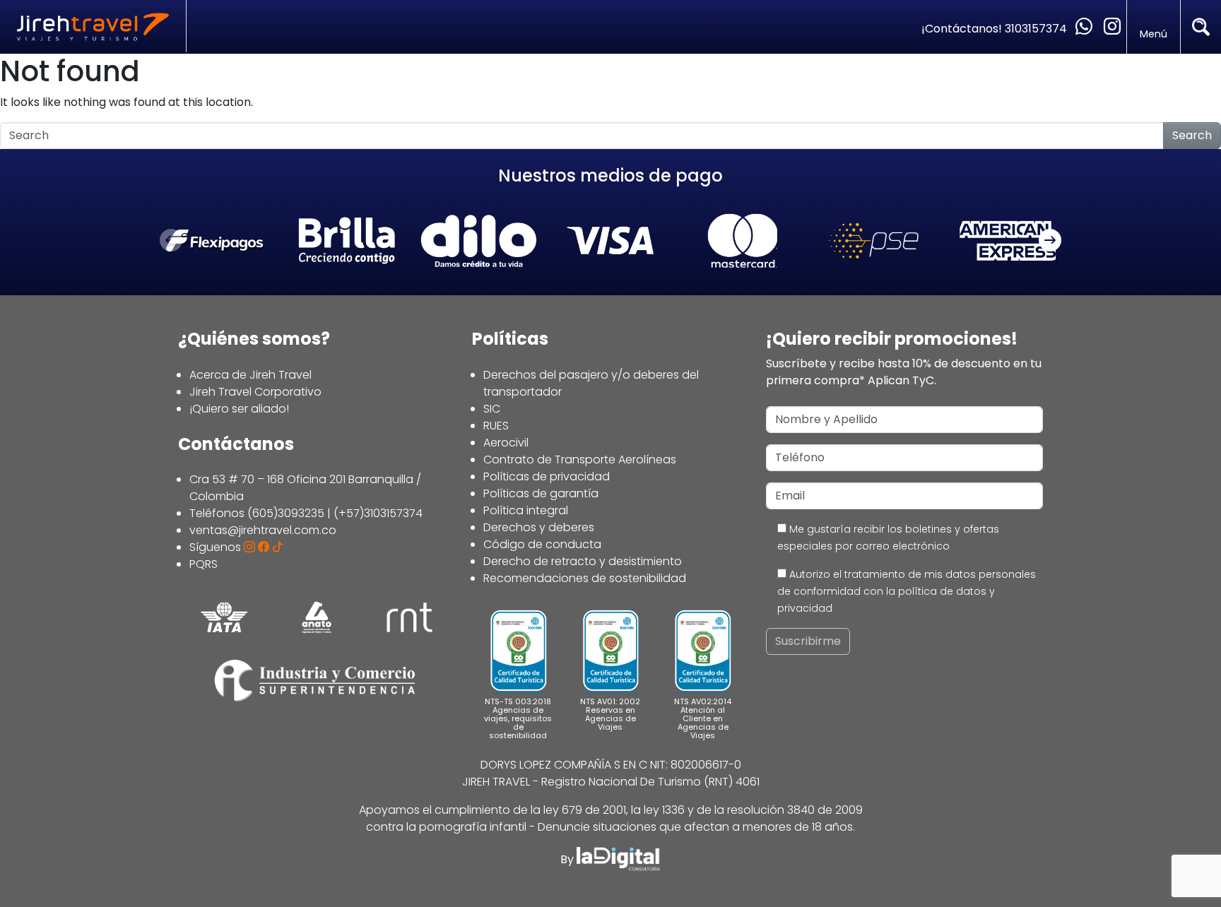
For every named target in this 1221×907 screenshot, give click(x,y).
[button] (1050, 240)
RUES (496, 425)
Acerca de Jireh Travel (250, 375)
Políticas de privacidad (546, 476)
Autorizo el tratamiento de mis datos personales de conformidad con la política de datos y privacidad (906, 591)
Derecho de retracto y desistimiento (582, 561)
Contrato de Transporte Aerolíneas (579, 459)
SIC (491, 409)
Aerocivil (506, 442)
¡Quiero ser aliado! (239, 409)
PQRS (203, 564)
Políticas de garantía (540, 493)
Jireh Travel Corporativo (255, 392)
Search (1192, 135)
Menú (1153, 34)
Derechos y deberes (538, 527)
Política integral (525, 510)
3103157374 (1037, 28)
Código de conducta (542, 544)
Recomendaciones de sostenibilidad (584, 578)
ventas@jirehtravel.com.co (262, 530)
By (568, 859)
